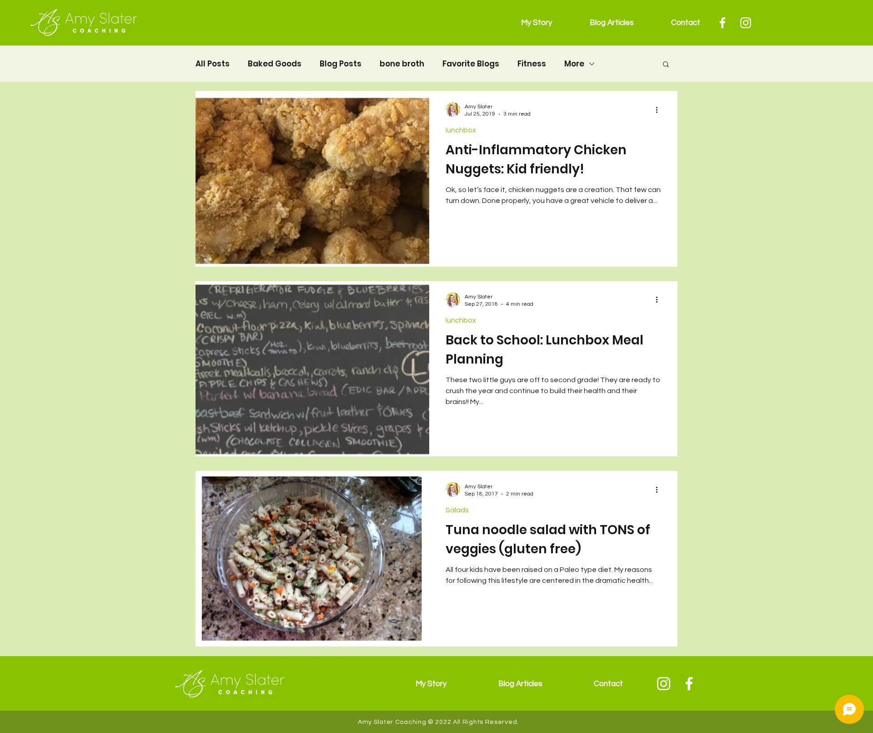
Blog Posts (340, 64)
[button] (666, 65)
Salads (457, 510)
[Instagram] (745, 22)
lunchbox (461, 130)
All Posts (213, 64)
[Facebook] (722, 22)
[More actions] (659, 109)
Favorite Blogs (470, 64)
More (574, 64)
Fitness (531, 64)
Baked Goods (274, 64)
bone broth (402, 64)
